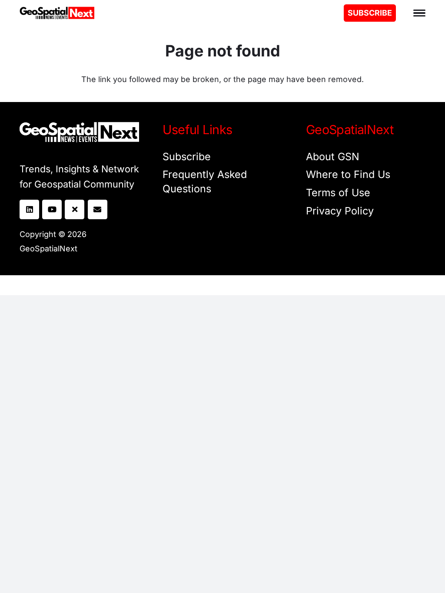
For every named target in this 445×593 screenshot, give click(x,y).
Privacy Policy (340, 210)
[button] (419, 13)
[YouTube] (52, 209)
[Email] (97, 209)
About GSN (332, 156)
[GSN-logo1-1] (57, 13)
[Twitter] (74, 209)
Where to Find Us (348, 174)
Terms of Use (338, 192)
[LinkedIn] (29, 209)
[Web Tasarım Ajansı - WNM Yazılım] (222, 285)
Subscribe (187, 156)
